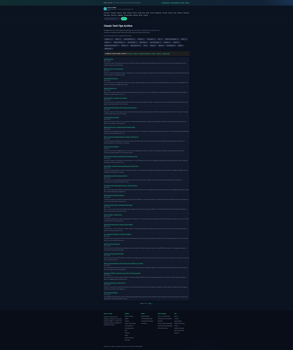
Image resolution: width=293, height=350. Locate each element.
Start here (107, 13)
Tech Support (151, 39)
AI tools (165, 13)
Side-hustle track (179, 330)
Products (179, 13)
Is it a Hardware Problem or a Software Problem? (117, 234)
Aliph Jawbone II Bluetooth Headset (114, 195)
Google (180, 45)
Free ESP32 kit (166, 2)
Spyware (161, 45)
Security (118, 39)
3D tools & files (128, 15)
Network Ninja (145, 316)
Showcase (186, 13)
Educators (114, 15)
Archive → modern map (163, 53)
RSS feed (127, 340)
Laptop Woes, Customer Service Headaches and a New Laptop (121, 166)
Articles (129, 13)
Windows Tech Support (172, 39)
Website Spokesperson (110, 88)
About (140, 15)
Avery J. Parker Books (164, 316)
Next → (151, 303)
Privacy (176, 326)
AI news (170, 13)
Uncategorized (171, 45)
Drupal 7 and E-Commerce (111, 146)
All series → (144, 323)
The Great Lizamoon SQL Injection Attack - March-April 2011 (120, 185)
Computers (109, 39)
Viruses (184, 39)
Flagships (120, 15)
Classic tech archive (130, 323)
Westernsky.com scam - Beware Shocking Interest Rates (119, 127)
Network (135, 15)
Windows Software (119, 42)
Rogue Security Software (112, 45)
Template (113, 13)
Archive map (141, 13)
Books (182, 2)
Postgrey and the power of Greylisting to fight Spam (118, 205)
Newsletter (158, 13)
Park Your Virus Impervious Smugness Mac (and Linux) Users (120, 156)
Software (141, 39)
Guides (124, 13)
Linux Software (132, 42)
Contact (145, 15)
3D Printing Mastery (146, 318)
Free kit (152, 13)
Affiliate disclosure (179, 323)
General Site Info (136, 45)
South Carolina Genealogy (165, 326)
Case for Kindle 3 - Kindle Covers (113, 215)
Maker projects (129, 316)
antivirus (176, 42)
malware (153, 45)
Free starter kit (129, 326)
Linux (160, 39)
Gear (175, 13)
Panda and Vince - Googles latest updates (115, 98)
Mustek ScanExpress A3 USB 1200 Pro (115, 283)
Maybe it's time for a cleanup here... (114, 69)
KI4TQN (160, 321)
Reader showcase (179, 328)
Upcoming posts (129, 328)
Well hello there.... (109, 59)
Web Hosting (109, 48)
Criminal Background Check (111, 117)
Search (124, 19)
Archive (187, 2)
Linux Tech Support (156, 42)
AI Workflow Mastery (147, 321)
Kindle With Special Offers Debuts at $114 (115, 176)
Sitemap (176, 333)
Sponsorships (178, 321)
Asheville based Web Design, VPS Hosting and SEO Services (120, 107)
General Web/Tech (129, 39)
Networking (144, 42)
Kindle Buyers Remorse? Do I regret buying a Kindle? (118, 224)
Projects (119, 13)
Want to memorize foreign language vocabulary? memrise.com (121, 137)
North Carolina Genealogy (165, 323)
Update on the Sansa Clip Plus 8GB (113, 253)
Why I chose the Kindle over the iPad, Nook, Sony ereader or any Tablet (123, 263)
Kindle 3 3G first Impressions (112, 244)
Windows (108, 42)
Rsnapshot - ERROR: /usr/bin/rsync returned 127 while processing (122, 273)
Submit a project (129, 337)
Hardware (167, 42)
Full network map (163, 328)
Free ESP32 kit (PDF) (144, 53)
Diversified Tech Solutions (111, 78)
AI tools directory (175, 2)
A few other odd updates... (111, 292)
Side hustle (107, 15)
